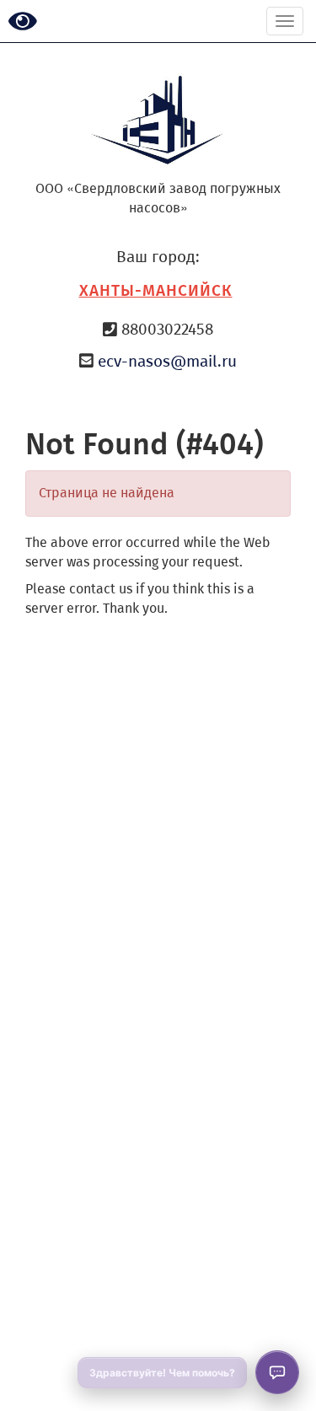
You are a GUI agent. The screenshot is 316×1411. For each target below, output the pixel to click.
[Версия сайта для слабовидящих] (22, 22)
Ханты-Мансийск (156, 290)
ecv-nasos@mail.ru (167, 361)
